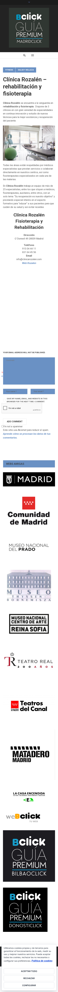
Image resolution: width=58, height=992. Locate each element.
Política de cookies (42, 960)
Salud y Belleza (26, 70)
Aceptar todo (29, 971)
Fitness (9, 70)
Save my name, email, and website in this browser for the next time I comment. (27, 400)
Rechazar (29, 978)
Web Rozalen (29, 263)
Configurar (29, 985)
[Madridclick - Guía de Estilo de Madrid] (29, 28)
